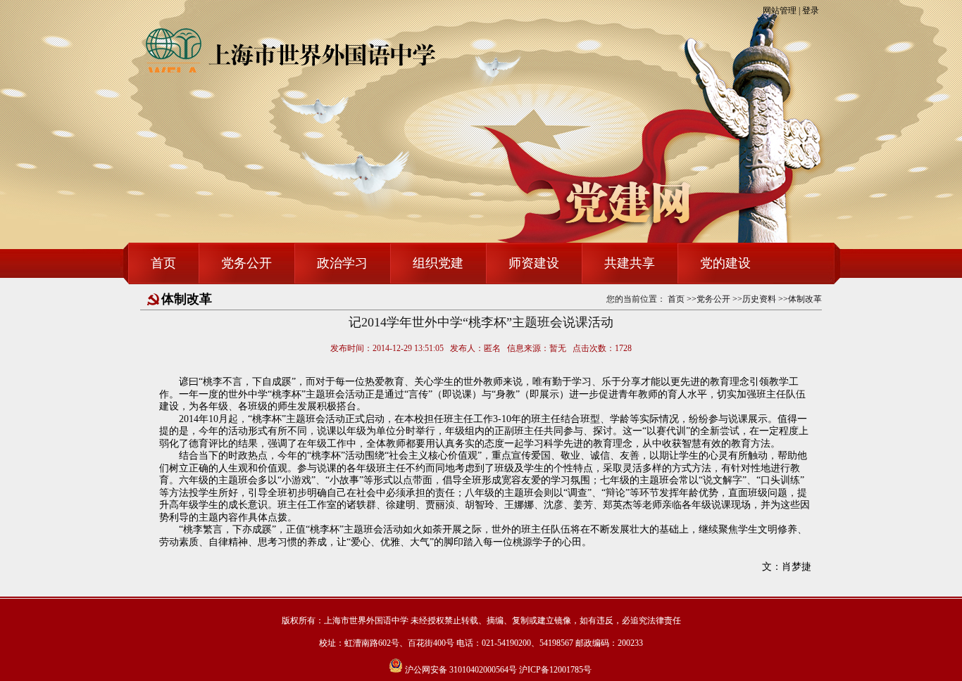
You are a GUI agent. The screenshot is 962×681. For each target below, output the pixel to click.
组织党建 (438, 263)
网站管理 (780, 10)
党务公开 (246, 263)
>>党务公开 (708, 299)
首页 (163, 263)
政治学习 (342, 263)
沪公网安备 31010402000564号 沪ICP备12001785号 (497, 670)
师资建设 (533, 263)
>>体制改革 (800, 299)
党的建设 (725, 263)
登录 (810, 10)
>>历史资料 (754, 299)
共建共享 (629, 263)
